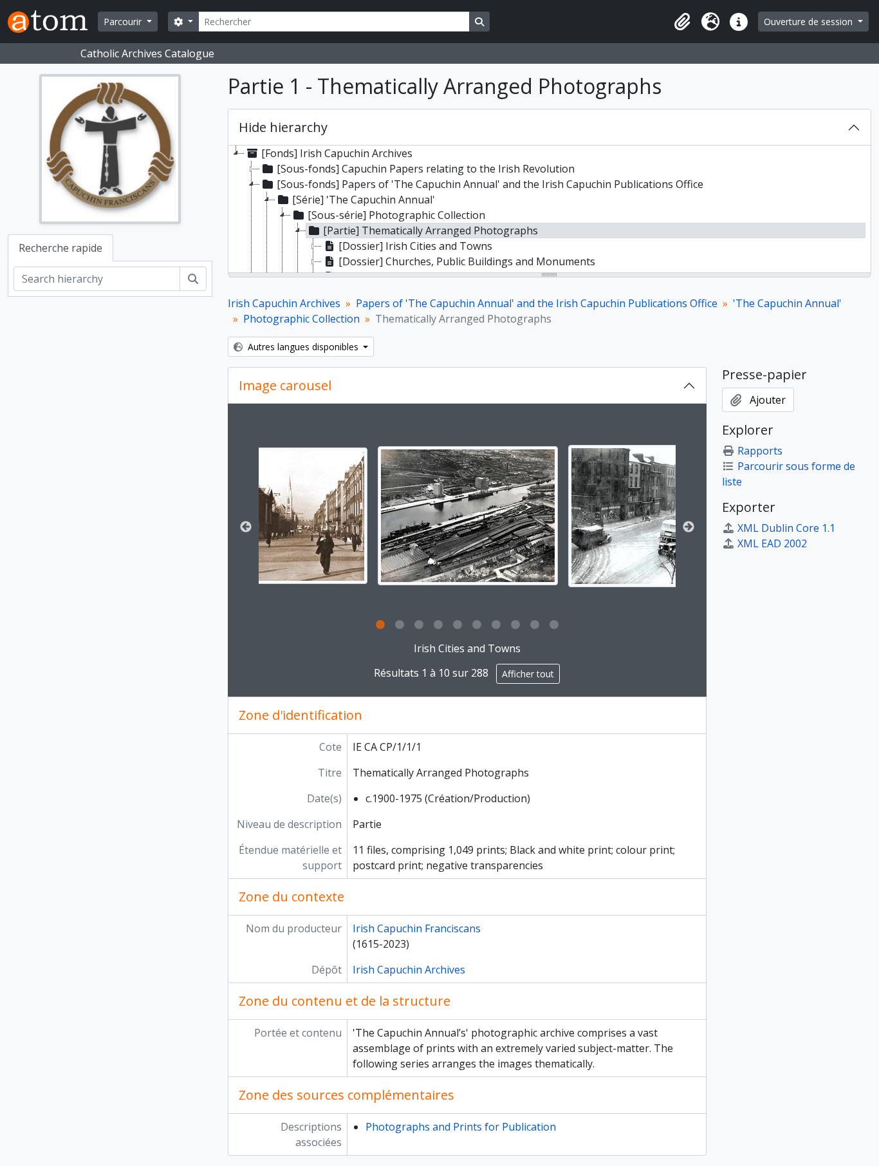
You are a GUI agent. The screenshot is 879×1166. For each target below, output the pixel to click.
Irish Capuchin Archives (284, 303)
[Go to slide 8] (515, 625)
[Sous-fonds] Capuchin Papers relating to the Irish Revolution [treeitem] (426, 169)
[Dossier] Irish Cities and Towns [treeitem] (415, 246)
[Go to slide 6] (476, 625)
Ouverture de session (809, 21)
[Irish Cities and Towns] (468, 515)
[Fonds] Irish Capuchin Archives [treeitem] (336, 153)
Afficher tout (528, 674)
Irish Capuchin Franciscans (417, 928)
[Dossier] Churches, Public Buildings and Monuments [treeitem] (466, 261)
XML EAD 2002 (772, 543)
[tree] (549, 210)
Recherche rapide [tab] (60, 248)
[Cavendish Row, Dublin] (277, 515)
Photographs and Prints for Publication (460, 1127)
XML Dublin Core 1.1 (786, 528)
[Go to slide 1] (380, 625)
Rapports (759, 451)
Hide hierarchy (283, 127)
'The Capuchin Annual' (787, 303)
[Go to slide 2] (399, 625)
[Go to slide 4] (438, 625)
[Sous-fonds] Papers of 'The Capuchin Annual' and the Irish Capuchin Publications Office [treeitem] (490, 184)
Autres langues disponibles (303, 347)
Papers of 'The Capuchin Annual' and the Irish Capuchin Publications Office (536, 303)
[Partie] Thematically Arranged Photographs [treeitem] (430, 230)
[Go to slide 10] (554, 625)
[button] (682, 22)
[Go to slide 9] (534, 625)
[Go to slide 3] (418, 625)
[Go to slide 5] (457, 625)
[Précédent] (245, 527)
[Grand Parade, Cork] (658, 516)
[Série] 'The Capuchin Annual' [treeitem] (363, 200)
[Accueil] (53, 21)
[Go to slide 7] (496, 625)
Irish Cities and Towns (467, 648)
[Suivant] (688, 527)
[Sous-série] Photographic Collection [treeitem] (396, 215)
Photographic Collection (301, 319)
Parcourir (124, 21)
